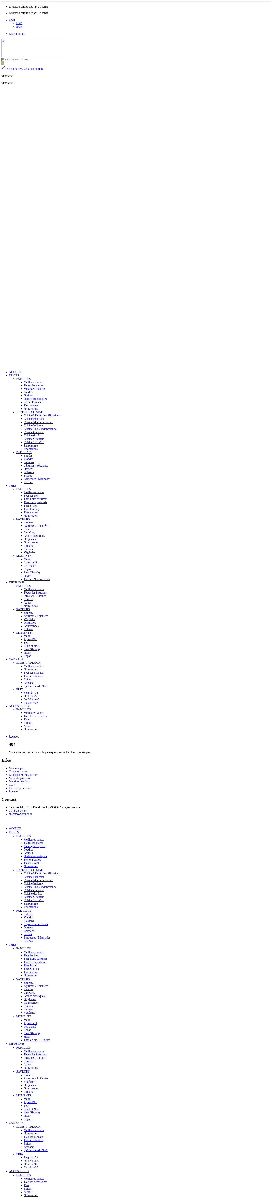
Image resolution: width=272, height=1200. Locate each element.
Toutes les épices (33, 385)
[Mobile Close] (3, 822)
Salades (28, 482)
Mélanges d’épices (34, 388)
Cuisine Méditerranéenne (38, 422)
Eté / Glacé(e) (32, 572)
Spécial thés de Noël (36, 686)
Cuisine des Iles (33, 435)
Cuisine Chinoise (34, 432)
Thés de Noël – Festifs (37, 579)
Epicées (28, 545)
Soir (26, 642)
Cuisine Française (34, 418)
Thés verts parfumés (35, 502)
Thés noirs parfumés (35, 499)
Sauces (28, 475)
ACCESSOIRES (19, 706)
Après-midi (30, 562)
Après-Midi (30, 639)
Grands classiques (34, 535)
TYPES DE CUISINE (29, 412)
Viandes (28, 458)
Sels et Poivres (32, 402)
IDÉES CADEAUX (28, 662)
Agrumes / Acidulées (36, 525)
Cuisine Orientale (34, 438)
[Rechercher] (2, 63)
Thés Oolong (31, 509)
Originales (30, 539)
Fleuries (28, 529)
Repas (27, 569)
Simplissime (31, 445)
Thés (26, 719)
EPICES (14, 375)
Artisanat (29, 682)
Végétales (29, 552)
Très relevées (31, 405)
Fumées (28, 549)
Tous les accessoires (35, 716)
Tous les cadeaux (34, 672)
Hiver (27, 575)
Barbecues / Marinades (37, 478)
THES (12, 485)
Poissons (29, 462)
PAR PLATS (24, 452)
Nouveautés (31, 408)
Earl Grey (29, 532)
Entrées (28, 455)
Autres (27, 602)
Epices (27, 679)
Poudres (28, 392)
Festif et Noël (31, 646)
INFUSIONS (17, 582)
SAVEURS (23, 519)
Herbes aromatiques (35, 398)
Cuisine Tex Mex (34, 442)
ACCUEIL (15, 372)
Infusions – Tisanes (35, 595)
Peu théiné (30, 565)
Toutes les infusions (35, 592)
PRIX (19, 689)
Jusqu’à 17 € (31, 692)
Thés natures (31, 512)
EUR (19, 26)
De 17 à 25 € (31, 696)
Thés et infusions (33, 676)
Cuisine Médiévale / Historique (42, 415)
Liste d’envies (17, 33)
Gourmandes (31, 542)
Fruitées (28, 522)
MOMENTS (23, 555)
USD (12, 20)
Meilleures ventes (34, 382)
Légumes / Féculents (36, 465)
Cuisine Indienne (33, 425)
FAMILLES (23, 378)
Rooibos (28, 599)
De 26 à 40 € (31, 699)
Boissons (29, 472)
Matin (27, 559)
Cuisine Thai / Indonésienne (40, 428)
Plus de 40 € (31, 702)
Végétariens (31, 448)
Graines (28, 395)
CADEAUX (16, 659)
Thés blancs (31, 505)
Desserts (28, 468)
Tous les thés (31, 495)
